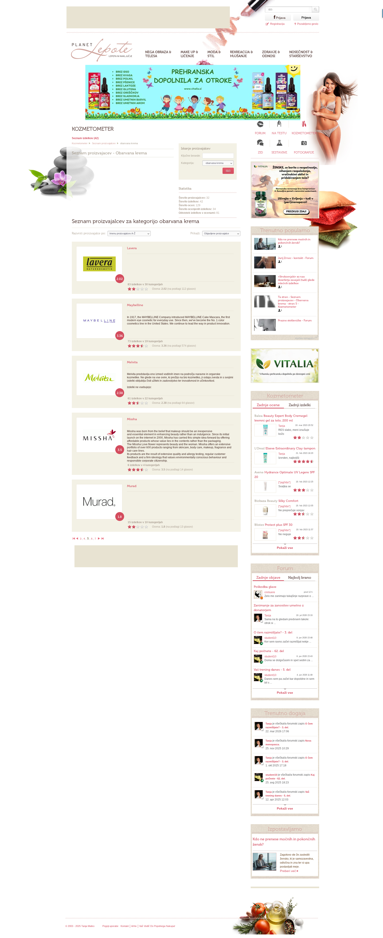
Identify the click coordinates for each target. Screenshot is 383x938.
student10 (270, 637)
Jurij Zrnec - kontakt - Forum (295, 258)
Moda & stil (214, 54)
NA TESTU (279, 133)
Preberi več (288, 871)
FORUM (260, 133)
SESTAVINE (279, 152)
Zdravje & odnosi (271, 54)
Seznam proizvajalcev (104, 143)
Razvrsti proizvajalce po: (89, 233)
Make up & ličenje (189, 54)
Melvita (132, 362)
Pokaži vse (285, 548)
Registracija (277, 23)
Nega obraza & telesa (158, 54)
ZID (260, 152)
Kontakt (125, 926)
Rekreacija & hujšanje (241, 54)
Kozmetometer (80, 143)
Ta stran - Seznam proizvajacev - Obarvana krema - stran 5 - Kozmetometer (293, 301)
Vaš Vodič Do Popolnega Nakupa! (157, 926)
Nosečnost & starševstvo (301, 54)
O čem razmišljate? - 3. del (273, 632)
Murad (131, 486)
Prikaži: (195, 233)
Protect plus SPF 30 (273, 525)
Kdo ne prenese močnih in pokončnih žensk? (294, 241)
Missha (132, 419)
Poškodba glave (265, 587)
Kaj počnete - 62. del (269, 651)
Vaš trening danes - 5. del (272, 670)
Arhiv (134, 926)
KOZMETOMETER (304, 133)
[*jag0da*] (284, 482)
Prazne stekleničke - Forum (295, 320)
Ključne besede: (191, 155)
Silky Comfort (276, 501)
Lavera (132, 248)
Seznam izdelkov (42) (85, 138)
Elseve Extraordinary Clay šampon (284, 448)
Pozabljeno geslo (307, 23)
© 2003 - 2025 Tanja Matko (79, 926)
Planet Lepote (103, 49)
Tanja (281, 425)
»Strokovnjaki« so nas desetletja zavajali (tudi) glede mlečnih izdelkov (296, 280)
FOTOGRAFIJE (304, 152)
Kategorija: (187, 163)
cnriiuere (269, 592)
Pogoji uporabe (110, 926)
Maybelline (135, 305)
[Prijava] (270, 17)
